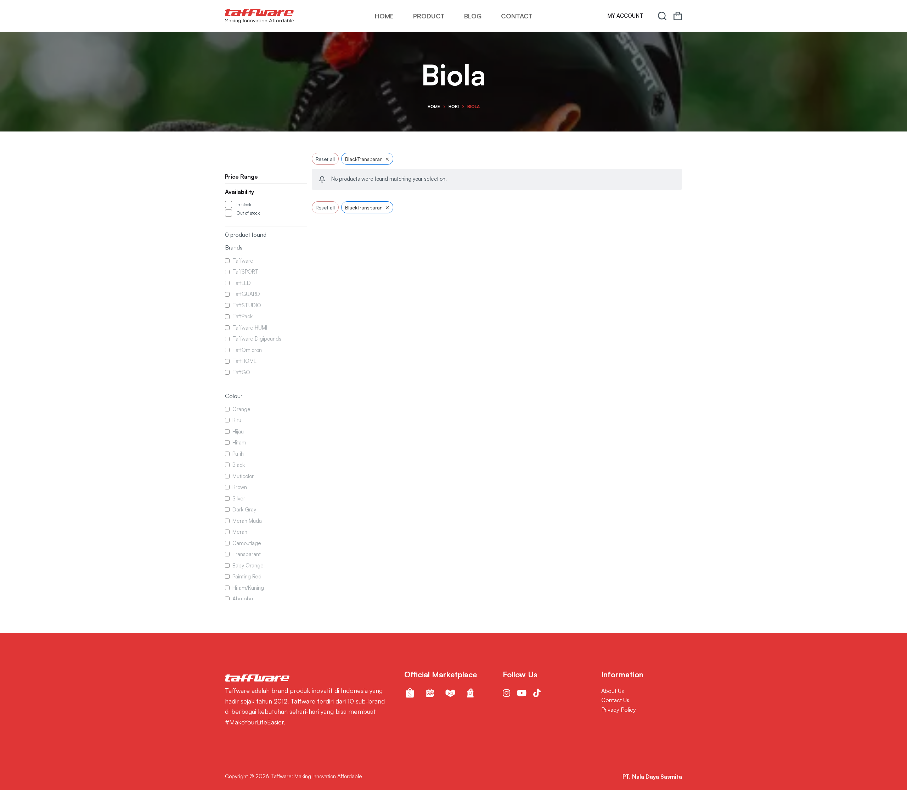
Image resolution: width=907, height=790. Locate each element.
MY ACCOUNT (625, 15)
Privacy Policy (618, 709)
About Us (612, 690)
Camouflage (246, 543)
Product (429, 16)
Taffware (242, 260)
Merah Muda (247, 520)
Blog (472, 16)
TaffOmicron (247, 350)
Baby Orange (248, 565)
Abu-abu (242, 599)
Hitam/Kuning (248, 587)
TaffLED (241, 283)
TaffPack (242, 316)
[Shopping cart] (678, 16)
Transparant (246, 554)
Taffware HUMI (249, 327)
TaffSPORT (245, 272)
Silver (238, 498)
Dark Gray (244, 509)
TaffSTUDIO (246, 305)
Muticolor (243, 476)
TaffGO (241, 372)
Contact (517, 16)
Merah (239, 532)
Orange (241, 409)
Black (238, 465)
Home (384, 16)
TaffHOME (244, 361)
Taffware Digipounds (256, 339)
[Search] (662, 16)
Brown (239, 487)
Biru (236, 420)
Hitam (239, 442)
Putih (238, 453)
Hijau (238, 431)
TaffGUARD (246, 294)
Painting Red (246, 576)
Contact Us (615, 700)
